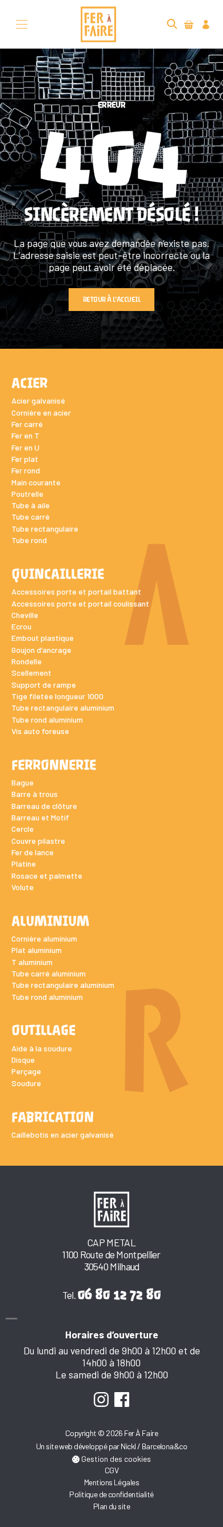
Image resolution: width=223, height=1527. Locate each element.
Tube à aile (30, 505)
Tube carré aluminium (48, 973)
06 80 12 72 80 (119, 1294)
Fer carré (27, 424)
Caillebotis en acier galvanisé (62, 1134)
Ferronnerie (53, 765)
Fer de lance (32, 852)
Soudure (26, 1083)
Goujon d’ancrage (41, 650)
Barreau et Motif (40, 817)
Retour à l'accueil (111, 299)
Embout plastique (42, 638)
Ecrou (21, 626)
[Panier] (189, 24)
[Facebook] (122, 1399)
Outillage (43, 1030)
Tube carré (30, 516)
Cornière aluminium (44, 938)
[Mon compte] (206, 24)
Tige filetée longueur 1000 (57, 696)
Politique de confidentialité (111, 1494)
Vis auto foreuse (40, 731)
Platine (23, 863)
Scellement (31, 672)
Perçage (26, 1071)
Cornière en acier (41, 412)
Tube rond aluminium (47, 719)
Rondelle (26, 661)
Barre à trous (34, 794)
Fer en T (25, 435)
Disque (23, 1059)
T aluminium (32, 962)
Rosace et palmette (46, 875)
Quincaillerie (57, 574)
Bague (22, 782)
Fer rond (25, 470)
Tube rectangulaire (44, 528)
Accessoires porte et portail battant (76, 591)
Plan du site (111, 1506)
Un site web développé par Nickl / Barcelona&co (111, 1446)
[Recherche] (172, 24)
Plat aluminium (36, 950)
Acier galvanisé (38, 400)
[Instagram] (101, 1399)
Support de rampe (43, 684)
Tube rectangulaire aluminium (62, 707)
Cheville (24, 615)
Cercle (22, 829)
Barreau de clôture (44, 806)
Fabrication (52, 1117)
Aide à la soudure (41, 1048)
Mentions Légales (111, 1482)
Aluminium (50, 921)
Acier (29, 383)
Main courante (36, 482)
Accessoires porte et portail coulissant (80, 603)
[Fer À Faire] (98, 24)
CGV (111, 1470)
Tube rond (29, 540)
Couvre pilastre (38, 841)
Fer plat (24, 459)
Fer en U (25, 447)
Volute (22, 887)
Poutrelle (27, 494)
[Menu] (22, 24)
